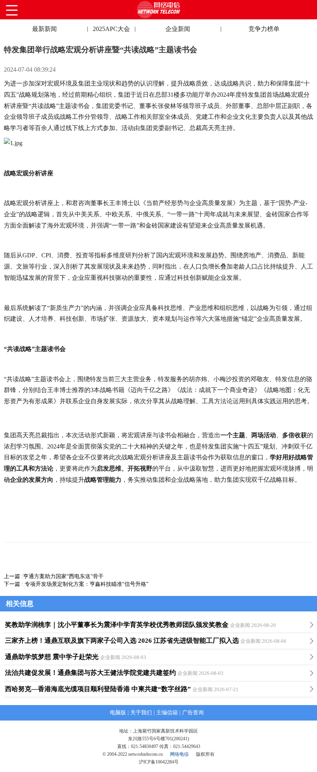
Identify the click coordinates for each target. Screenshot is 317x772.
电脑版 (118, 713)
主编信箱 (167, 713)
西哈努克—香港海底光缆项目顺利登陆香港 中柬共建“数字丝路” (98, 689)
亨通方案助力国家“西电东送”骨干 (63, 576)
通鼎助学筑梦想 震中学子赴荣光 (52, 657)
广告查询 (193, 713)
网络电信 (179, 754)
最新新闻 (44, 29)
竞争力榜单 (264, 29)
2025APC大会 (111, 29)
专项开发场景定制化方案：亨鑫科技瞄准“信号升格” (86, 584)
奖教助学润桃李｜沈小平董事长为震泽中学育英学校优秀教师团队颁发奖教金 (116, 624)
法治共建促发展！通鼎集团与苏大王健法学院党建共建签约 (90, 672)
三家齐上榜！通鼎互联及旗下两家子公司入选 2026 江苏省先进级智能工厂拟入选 (122, 640)
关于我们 (141, 713)
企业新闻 (177, 29)
